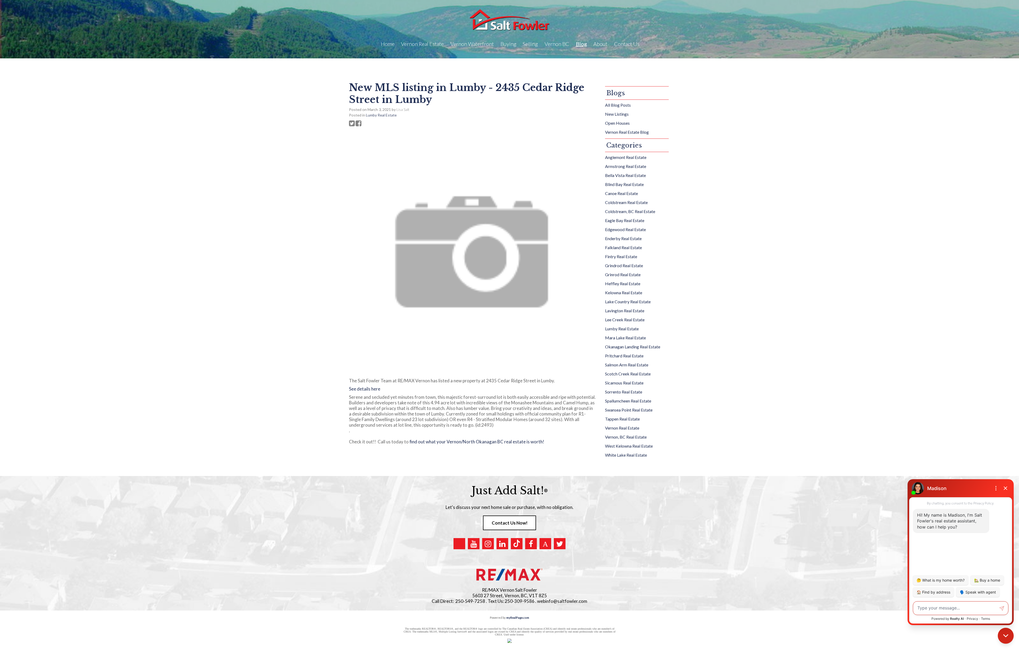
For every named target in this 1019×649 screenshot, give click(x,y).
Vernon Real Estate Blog (627, 132)
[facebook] (531, 543)
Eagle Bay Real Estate (624, 220)
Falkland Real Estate (623, 247)
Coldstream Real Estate (626, 202)
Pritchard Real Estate (624, 355)
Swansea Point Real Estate (629, 409)
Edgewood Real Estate (625, 229)
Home (388, 44)
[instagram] (488, 543)
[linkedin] (502, 543)
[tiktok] (517, 543)
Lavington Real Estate (624, 310)
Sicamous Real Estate (624, 382)
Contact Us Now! (510, 523)
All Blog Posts (618, 104)
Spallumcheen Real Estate (628, 400)
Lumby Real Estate (381, 115)
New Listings (617, 113)
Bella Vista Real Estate (625, 175)
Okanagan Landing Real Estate (632, 346)
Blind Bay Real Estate (624, 184)
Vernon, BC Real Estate (626, 436)
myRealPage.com (517, 617)
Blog (581, 44)
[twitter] (559, 543)
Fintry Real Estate (621, 256)
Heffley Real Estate (622, 283)
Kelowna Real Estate (623, 292)
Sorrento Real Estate (623, 391)
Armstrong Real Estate (625, 166)
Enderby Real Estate (623, 238)
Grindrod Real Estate (624, 265)
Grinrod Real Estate (623, 274)
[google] (459, 543)
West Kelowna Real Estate (629, 445)
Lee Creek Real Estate (625, 319)
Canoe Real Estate (621, 193)
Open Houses (617, 123)
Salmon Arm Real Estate (626, 364)
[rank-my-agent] (545, 543)
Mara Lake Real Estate (625, 337)
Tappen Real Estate (622, 418)
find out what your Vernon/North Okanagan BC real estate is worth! (477, 441)
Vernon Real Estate (622, 427)
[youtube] (474, 543)
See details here (364, 389)
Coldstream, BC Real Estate (630, 211)
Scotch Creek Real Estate (628, 373)
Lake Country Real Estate (628, 301)
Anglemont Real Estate (625, 157)
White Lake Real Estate (626, 454)
